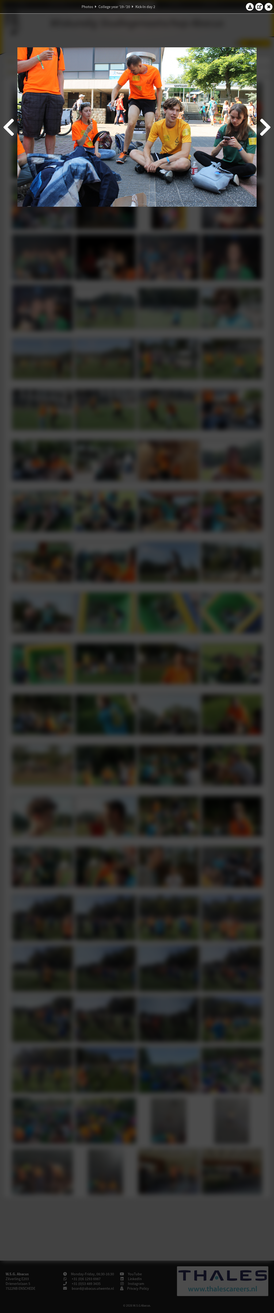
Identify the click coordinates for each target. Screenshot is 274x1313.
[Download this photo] (250, 7)
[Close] (269, 7)
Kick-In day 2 (145, 6)
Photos (87, 6)
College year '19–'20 (114, 6)
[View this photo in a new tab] (259, 7)
